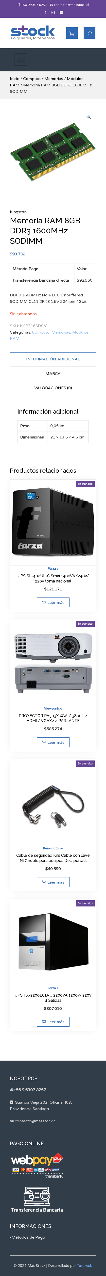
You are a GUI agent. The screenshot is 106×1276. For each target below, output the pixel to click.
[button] (88, 117)
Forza (52, 569)
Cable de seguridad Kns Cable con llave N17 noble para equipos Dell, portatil (53, 858)
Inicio (14, 78)
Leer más (55, 602)
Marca (53, 373)
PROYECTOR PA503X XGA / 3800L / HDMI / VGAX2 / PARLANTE (53, 718)
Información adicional (53, 359)
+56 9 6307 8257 (33, 5)
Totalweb (84, 1266)
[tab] (53, 359)
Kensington (52, 848)
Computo (32, 78)
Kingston (18, 212)
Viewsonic (52, 709)
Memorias (53, 78)
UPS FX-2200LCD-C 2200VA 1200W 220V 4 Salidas (53, 998)
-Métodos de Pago (27, 1237)
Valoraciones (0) (53, 388)
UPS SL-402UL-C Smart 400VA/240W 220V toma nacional (53, 578)
